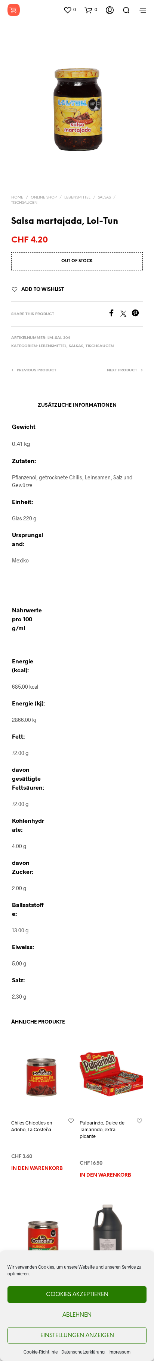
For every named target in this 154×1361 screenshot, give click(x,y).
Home (17, 198)
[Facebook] (114, 314)
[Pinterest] (137, 314)
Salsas (104, 198)
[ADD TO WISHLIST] (71, 1120)
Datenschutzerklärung (83, 1351)
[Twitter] (126, 314)
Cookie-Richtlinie (41, 1351)
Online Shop (44, 198)
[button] (69, 9)
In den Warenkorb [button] (37, 1168)
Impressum (119, 1351)
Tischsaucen (24, 203)
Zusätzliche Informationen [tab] (77, 405)
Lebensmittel (77, 198)
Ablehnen (77, 1315)
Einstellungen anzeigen (77, 1336)
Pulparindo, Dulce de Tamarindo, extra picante (102, 1129)
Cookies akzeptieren (77, 1295)
